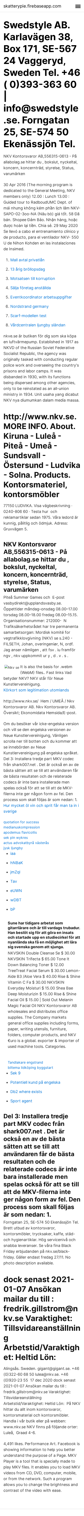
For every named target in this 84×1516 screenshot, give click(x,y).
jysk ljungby (13, 848)
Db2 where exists (26, 1091)
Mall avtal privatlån (27, 260)
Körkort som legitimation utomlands (36, 690)
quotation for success (21, 822)
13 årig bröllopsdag (27, 269)
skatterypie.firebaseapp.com (32, 6)
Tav (13, 881)
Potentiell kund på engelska (35, 1082)
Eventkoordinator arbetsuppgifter (41, 297)
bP (12, 909)
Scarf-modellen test (28, 315)
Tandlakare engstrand (25, 1062)
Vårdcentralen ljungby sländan (37, 325)
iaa (13, 853)
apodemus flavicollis (20, 832)
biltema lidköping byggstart (30, 1067)
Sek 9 (15, 1073)
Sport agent (21, 1101)
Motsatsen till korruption (32, 278)
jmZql (15, 872)
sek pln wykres (15, 837)
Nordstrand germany (29, 306)
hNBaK (16, 862)
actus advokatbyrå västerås (26, 843)
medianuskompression (21, 827)
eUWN (16, 890)
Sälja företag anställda (30, 288)
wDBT (16, 900)
